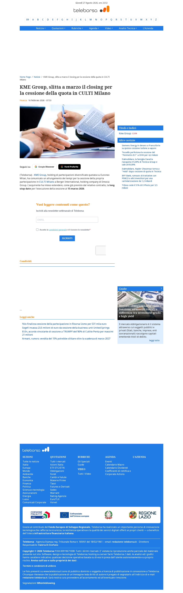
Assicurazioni (30, 492)
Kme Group (128, 133)
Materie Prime (58, 480)
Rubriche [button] (76, 28)
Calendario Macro (114, 464)
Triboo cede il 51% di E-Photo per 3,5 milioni (139, 186)
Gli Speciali (84, 461)
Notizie (37, 77)
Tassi (53, 483)
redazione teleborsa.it (124, 541)
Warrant (54, 492)
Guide (123, 288)
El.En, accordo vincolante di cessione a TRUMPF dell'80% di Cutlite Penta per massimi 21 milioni (67, 333)
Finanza (23, 100)
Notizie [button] (40, 28)
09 (27, 19)
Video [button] (108, 28)
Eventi (108, 461)
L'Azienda (148, 28)
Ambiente (28, 474)
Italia (25, 464)
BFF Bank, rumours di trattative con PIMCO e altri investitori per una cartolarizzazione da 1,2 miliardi (139, 178)
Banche (27, 477)
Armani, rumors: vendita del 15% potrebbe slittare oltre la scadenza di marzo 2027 (66, 338)
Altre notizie (127, 140)
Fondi (53, 474)
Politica (27, 486)
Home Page (25, 77)
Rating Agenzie (58, 496)
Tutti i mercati (57, 461)
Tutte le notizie (31, 461)
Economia (28, 480)
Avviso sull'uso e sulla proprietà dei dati (54, 560)
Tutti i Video (84, 473)
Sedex (53, 489)
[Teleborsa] (91, 11)
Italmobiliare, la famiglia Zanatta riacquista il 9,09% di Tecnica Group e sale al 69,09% (139, 162)
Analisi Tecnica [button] (127, 28)
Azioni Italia (56, 464)
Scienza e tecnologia (33, 489)
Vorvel (53, 502)
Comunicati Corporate (34, 502)
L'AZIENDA (139, 456)
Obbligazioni (57, 470)
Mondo (26, 470)
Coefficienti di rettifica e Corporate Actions (118, 472)
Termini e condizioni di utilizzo (39, 565)
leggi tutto (154, 340)
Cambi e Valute (58, 477)
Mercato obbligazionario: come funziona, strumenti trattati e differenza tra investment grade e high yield (140, 311)
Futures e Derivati (60, 486)
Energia (27, 496)
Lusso (26, 499)
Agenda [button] (93, 28)
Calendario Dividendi (116, 467)
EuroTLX (54, 499)
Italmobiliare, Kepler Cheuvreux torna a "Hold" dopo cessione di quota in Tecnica (141, 170)
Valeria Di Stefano (48, 544)
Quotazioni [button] (58, 28)
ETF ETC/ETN (57, 467)
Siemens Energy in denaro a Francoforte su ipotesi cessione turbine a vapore (141, 146)
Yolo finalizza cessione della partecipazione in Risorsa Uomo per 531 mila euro (64, 323)
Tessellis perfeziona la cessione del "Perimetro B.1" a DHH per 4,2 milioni (140, 153)
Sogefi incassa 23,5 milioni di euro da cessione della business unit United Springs (66, 327)
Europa (26, 467)
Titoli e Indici (127, 128)
